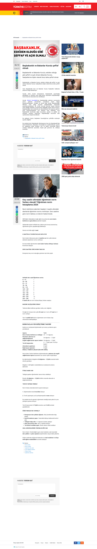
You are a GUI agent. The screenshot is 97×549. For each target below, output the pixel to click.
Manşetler (18, 1)
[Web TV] (80, 1)
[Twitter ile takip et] (78, 543)
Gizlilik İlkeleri (52, 542)
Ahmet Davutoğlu (32, 100)
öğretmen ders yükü (29, 448)
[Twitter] (17, 75)
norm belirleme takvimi (30, 449)
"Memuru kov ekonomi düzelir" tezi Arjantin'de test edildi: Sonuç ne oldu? (47, 12)
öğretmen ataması (29, 452)
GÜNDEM (36, 6)
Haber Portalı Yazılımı (20, 547)
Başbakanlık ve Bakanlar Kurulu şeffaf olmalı (34, 138)
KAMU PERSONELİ (54, 6)
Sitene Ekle (35, 1)
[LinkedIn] (17, 78)
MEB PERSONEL (44, 6)
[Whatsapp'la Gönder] (17, 80)
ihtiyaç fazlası (28, 451)
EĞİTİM (62, 6)
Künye (42, 542)
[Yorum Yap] (17, 88)
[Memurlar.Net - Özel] (26, 134)
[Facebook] (17, 73)
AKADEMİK (68, 6)
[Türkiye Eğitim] (22, 6)
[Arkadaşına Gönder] (17, 83)
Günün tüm (79, 12)
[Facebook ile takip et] (75, 543)
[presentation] (18, 13)
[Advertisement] (48, 25)
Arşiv (30, 1)
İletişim (46, 542)
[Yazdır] (17, 85)
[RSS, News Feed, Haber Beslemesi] (82, 543)
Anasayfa (37, 542)
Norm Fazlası (28, 446)
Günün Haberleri (25, 1)
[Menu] (76, 6)
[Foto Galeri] (83, 1)
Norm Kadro (27, 444)
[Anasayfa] (14, 1)
